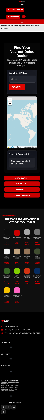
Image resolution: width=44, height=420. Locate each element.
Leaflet (11, 147)
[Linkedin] (3, 411)
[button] (22, 5)
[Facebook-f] (3, 407)
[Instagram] (8, 407)
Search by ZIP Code (18, 73)
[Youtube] (13, 407)
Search (17, 87)
